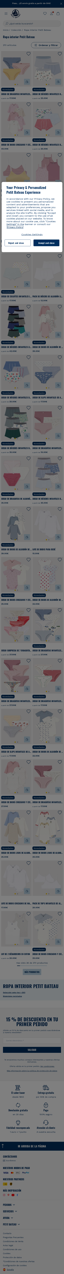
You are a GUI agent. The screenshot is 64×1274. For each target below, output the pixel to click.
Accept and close (46, 242)
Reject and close (16, 242)
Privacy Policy (15, 227)
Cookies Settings (32, 234)
